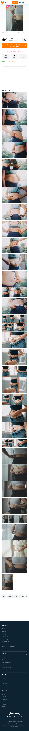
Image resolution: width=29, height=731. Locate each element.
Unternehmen (5, 707)
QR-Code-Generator (7, 720)
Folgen (24, 40)
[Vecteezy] (2, 2)
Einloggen (21, 2)
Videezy (4, 705)
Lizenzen (4, 728)
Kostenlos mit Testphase (14, 45)
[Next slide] (23, 667)
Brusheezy (4, 700)
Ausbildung (5, 710)
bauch (9, 667)
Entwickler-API (5, 712)
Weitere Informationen (8, 65)
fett (4, 667)
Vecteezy (4, 702)
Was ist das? (14, 61)
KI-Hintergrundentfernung (8, 717)
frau (15, 667)
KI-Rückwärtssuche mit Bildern (9, 715)
